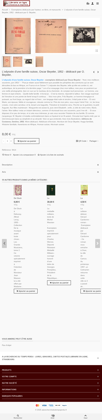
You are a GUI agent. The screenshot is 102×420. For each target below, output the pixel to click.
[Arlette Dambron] (16, 3)
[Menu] (97, 3)
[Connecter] (92, 3)
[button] (4, 243)
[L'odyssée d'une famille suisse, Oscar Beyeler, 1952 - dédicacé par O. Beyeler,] (97, 51)
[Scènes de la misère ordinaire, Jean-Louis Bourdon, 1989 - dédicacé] (94, 72)
